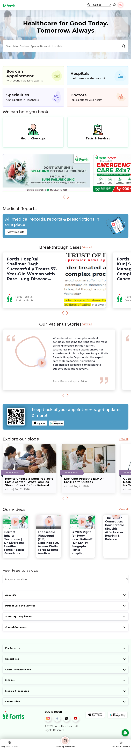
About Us (10, 595)
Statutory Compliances (18, 616)
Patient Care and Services (20, 605)
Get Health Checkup (121, 746)
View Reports (16, 232)
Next (68, 197)
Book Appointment (65, 747)
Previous (64, 197)
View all (87, 247)
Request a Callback (9, 746)
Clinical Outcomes (15, 627)
